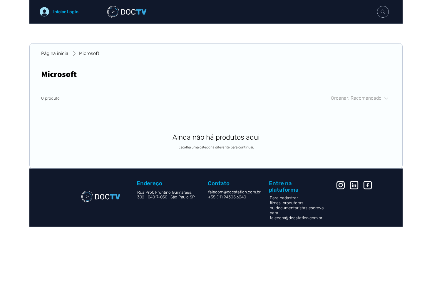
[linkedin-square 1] (354, 185)
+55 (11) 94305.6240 (227, 197)
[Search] (383, 12)
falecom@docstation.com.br (296, 217)
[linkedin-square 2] (368, 185)
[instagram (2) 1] (341, 185)
